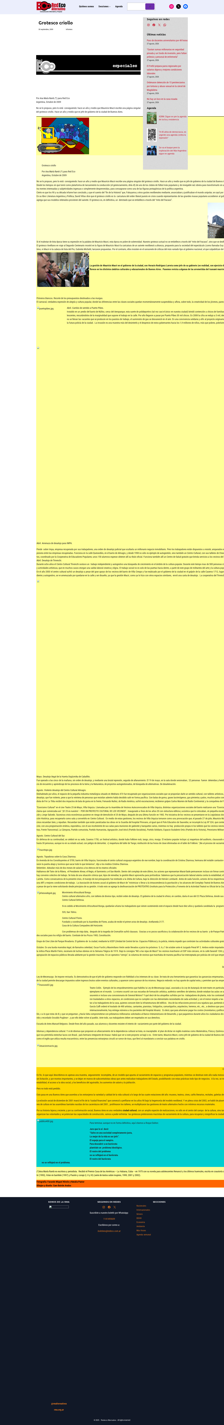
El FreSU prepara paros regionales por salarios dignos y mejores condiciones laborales (164, 70)
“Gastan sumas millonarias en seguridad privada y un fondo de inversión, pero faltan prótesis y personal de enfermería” (167, 53)
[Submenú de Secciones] (110, 6)
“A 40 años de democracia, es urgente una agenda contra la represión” (172, 135)
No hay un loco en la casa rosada (162, 99)
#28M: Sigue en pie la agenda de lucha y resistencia (173, 118)
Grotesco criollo (55, 22)
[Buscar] (150, 6)
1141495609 (109, 1218)
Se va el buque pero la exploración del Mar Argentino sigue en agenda (172, 150)
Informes (69, 29)
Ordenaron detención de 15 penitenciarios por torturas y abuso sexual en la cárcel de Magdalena (166, 86)
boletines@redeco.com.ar (109, 1231)
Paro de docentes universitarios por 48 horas (167, 40)
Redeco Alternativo (108, 1420)
